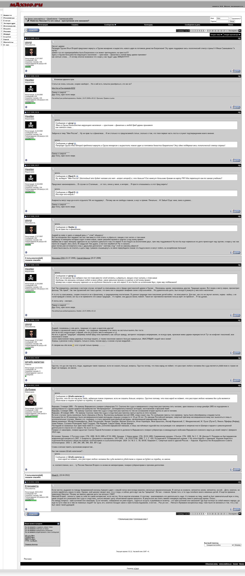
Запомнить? (236, 18)
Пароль (213, 21)
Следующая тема (140, 519)
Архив (235, 564)
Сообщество (109, 25)
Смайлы (28, 537)
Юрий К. (55, 475)
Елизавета (32, 486)
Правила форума (31, 544)
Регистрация (43, 25)
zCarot (136, 568)
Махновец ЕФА (58, 258)
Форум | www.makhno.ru (36, 18)
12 (218, 31)
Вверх (241, 564)
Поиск (230, 25)
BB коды (28, 536)
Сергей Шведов (83, 258)
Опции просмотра (231, 34)
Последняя (233, 31)
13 (221, 31)
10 (212, 31)
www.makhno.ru (225, 564)
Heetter (29, 79)
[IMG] (27, 539)
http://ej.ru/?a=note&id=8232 (63, 88)
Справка (75, 25)
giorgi (28, 42)
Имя (212, 18)
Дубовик (30, 389)
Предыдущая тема (126, 519)
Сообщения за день (192, 25)
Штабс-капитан (34, 361)
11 (215, 31)
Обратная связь (211, 564)
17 (224, 31)
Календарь (148, 25)
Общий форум (52, 18)
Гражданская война (66, 18)
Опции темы (215, 34)
